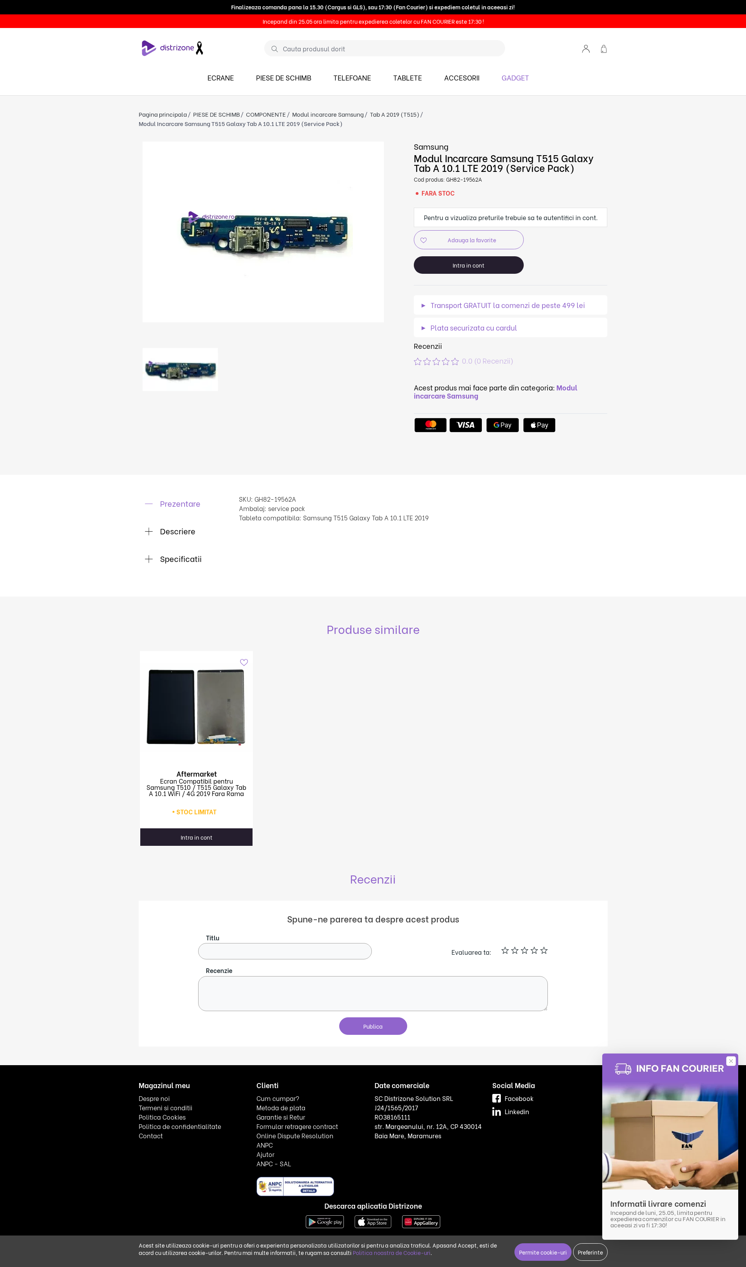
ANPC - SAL (273, 1163)
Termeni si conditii (165, 1107)
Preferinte (590, 1252)
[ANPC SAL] (295, 1185)
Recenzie (219, 970)
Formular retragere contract (297, 1126)
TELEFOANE (352, 77)
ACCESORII (461, 77)
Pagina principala (163, 114)
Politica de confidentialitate (180, 1126)
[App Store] (373, 1220)
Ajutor (265, 1154)
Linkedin (517, 1111)
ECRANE (220, 77)
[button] (586, 48)
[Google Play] (324, 1220)
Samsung (431, 146)
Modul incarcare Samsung (328, 114)
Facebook (519, 1098)
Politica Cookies (162, 1116)
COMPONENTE (266, 114)
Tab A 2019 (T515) (394, 114)
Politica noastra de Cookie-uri (392, 1252)
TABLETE (407, 77)
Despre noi (154, 1098)
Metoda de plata (280, 1107)
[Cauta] (272, 48)
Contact (151, 1135)
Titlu (213, 937)
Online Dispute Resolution (294, 1135)
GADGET (515, 77)
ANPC (264, 1144)
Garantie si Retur (280, 1116)
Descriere (176, 530)
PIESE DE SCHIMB (283, 77)
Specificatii (180, 558)
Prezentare (179, 503)
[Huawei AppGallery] (421, 1220)
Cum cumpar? (277, 1098)
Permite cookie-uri (543, 1252)
